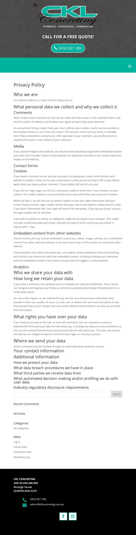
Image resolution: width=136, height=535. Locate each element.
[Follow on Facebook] (63, 516)
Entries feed (20, 447)
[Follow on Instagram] (73, 516)
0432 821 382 (70, 48)
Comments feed (22, 452)
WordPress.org (22, 457)
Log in (17, 441)
